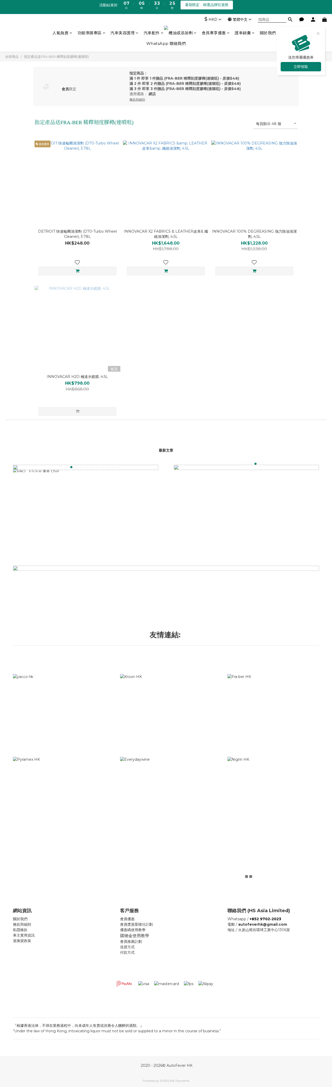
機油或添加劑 (181, 32)
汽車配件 (152, 32)
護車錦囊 (243, 32)
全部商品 (12, 56)
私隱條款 (20, 929)
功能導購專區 (90, 32)
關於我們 (268, 32)
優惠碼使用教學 (133, 929)
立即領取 (301, 66)
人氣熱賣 (60, 32)
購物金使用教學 (134, 935)
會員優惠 (127, 919)
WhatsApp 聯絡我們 (166, 43)
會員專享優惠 (214, 32)
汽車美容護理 (122, 32)
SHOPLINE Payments (174, 1081)
